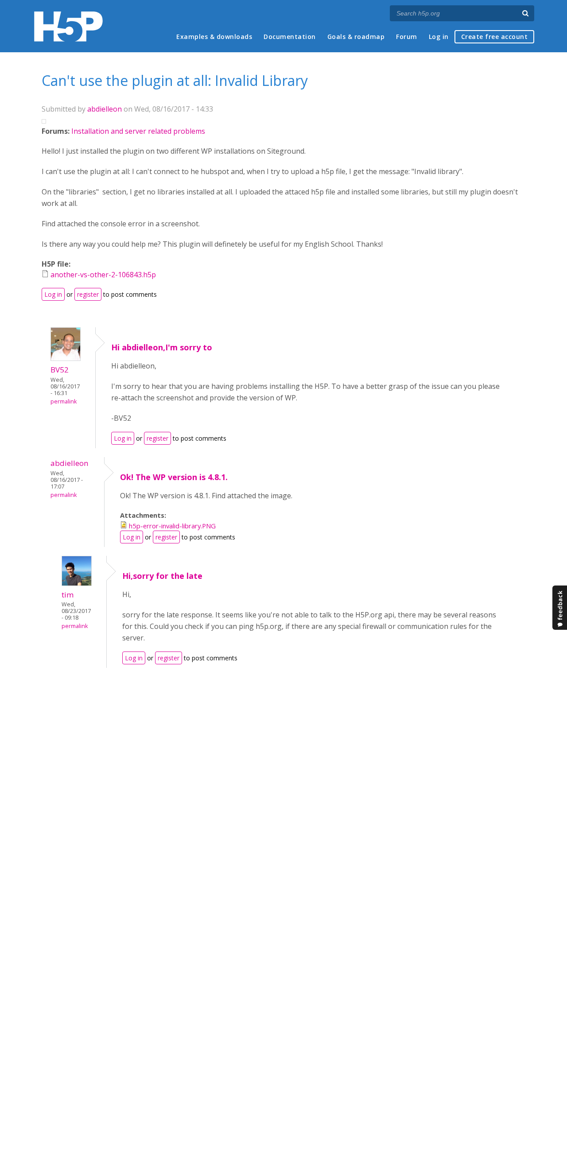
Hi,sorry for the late (162, 575)
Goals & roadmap (356, 36)
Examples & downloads (214, 36)
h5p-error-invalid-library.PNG (172, 525)
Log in (439, 36)
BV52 (59, 369)
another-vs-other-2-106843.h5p (103, 274)
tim (68, 594)
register (88, 294)
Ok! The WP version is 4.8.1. (174, 477)
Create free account (494, 36)
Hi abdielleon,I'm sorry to (161, 347)
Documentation (290, 36)
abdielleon (104, 109)
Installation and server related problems (138, 131)
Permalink (63, 401)
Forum (406, 36)
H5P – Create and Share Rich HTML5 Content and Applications (68, 26)
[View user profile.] (65, 358)
